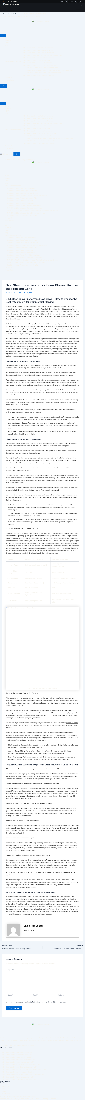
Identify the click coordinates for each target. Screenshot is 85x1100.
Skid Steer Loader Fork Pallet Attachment (38, 48)
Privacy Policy (9, 80)
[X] (66, 1)
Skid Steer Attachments (13, 61)
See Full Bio (29, 930)
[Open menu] (79, 7)
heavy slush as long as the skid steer (54, 825)
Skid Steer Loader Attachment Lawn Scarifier (39, 75)
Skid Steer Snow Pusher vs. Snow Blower (35, 533)
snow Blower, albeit (23, 475)
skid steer (44, 478)
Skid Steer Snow (26, 361)
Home (7, 38)
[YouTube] (75, 1)
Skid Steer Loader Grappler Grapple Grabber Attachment (43, 55)
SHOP (7, 43)
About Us (8, 40)
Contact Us (9, 78)
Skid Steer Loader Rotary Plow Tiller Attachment (40, 65)
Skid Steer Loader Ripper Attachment (36, 60)
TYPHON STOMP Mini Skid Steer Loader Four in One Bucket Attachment (48, 70)
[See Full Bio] (35, 930)
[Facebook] (62, 1)
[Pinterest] (80, 1)
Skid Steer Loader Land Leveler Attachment (38, 53)
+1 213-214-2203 (11, 1)
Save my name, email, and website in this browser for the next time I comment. (37, 1002)
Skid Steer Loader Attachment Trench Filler (38, 58)
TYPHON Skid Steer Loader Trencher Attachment (40, 68)
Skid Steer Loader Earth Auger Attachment (38, 50)
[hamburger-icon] (3, 35)
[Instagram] (71, 1)
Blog (6, 45)
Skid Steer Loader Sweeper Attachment (37, 63)
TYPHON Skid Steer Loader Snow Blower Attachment (42, 73)
